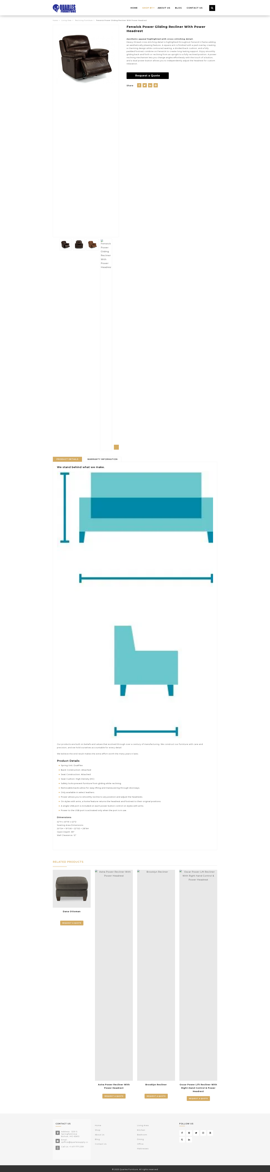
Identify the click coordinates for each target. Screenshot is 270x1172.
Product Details (67, 459)
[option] (86, 58)
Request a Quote (147, 75)
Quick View (86, 898)
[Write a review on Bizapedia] (210, 1133)
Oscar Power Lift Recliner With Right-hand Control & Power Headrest (198, 1088)
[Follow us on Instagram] (203, 1133)
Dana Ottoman (72, 911)
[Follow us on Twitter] (196, 1133)
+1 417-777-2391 (76, 1146)
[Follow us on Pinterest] (189, 1133)
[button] (116, 447)
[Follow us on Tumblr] (182, 1139)
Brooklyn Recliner (156, 1084)
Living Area (66, 20)
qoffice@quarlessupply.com (75, 1142)
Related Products (68, 861)
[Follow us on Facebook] (182, 1133)
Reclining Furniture (84, 20)
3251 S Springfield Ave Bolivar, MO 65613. (70, 1133)
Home (55, 20)
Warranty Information (102, 459)
